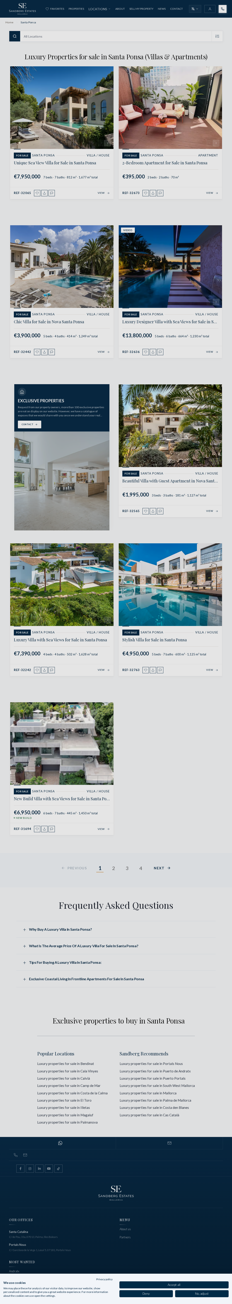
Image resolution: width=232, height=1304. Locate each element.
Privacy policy (104, 1279)
